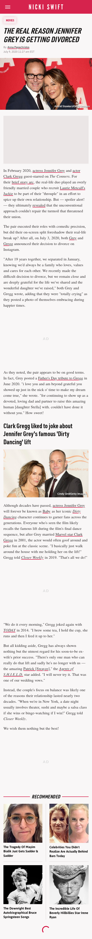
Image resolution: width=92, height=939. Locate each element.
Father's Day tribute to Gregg (60, 377)
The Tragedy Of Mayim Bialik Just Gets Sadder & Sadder (20, 851)
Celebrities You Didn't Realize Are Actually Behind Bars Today (68, 851)
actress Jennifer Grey (49, 170)
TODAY (9, 630)
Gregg (8, 243)
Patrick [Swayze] (36, 668)
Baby (46, 511)
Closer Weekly (32, 557)
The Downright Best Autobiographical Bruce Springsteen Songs (20, 912)
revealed (39, 205)
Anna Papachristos (18, 47)
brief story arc (23, 181)
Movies (10, 20)
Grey (73, 237)
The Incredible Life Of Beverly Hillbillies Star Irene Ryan (68, 913)
